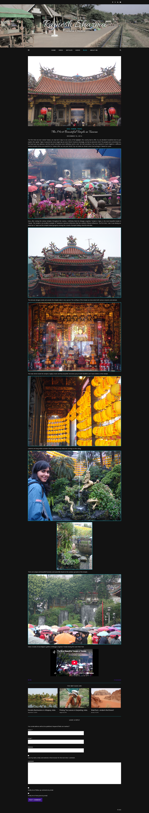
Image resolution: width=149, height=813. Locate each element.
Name (30, 730)
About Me (94, 50)
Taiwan (73, 129)
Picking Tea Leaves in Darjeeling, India (73, 710)
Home (53, 50)
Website (30, 747)
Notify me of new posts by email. (38, 795)
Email (30, 738)
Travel (79, 129)
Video (61, 50)
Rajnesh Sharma (74, 24)
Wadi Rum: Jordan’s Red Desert (102, 710)
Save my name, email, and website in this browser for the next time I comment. (51, 758)
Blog (85, 50)
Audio (78, 50)
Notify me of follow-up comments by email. (40, 790)
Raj (31, 680)
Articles (69, 50)
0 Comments (117, 680)
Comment (31, 761)
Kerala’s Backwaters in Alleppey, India (41, 710)
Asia (68, 129)
